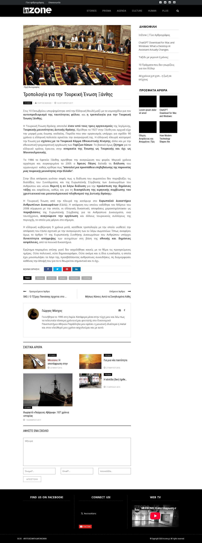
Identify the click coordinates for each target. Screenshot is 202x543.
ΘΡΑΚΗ (63, 278)
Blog (19, 539)
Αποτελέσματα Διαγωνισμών (35, 539)
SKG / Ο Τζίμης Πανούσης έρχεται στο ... (45, 296)
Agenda (121, 10)
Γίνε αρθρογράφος (35, 2)
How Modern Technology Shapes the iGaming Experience (166, 141)
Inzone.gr (30, 512)
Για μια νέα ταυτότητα (115, 360)
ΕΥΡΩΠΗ (51, 278)
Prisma (106, 10)
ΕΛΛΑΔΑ (40, 278)
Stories (92, 10)
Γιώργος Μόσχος (44, 103)
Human (152, 10)
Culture (137, 10)
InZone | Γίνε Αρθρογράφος (154, 35)
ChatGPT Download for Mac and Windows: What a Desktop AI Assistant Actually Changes (156, 46)
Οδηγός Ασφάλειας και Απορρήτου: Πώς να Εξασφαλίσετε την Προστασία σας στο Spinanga (147, 143)
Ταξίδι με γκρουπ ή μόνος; (153, 57)
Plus (165, 10)
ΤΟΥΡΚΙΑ (86, 278)
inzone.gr (166, 539)
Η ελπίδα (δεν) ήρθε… (115, 379)
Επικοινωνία (54, 2)
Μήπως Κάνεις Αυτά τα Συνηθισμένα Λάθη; (108, 296)
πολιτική (74, 278)
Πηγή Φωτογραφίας (31, 87)
